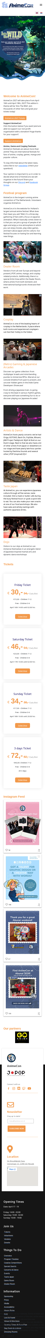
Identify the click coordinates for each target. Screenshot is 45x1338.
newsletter (23, 165)
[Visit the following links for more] (8, 1088)
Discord (21, 182)
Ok (3, 1336)
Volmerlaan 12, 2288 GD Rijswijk (20, 1164)
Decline (11, 1336)
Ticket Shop (22, 616)
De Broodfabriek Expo (16, 1161)
